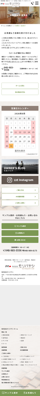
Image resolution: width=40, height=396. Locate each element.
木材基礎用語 (20, 196)
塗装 (22, 340)
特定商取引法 (6, 380)
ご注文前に (6, 356)
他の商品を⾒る (20, 92)
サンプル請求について (27, 356)
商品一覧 (4, 332)
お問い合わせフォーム (14, 61)
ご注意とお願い (20, 203)
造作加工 (5, 338)
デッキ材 (5, 340)
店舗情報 (4, 350)
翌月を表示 (20, 150)
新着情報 (4, 368)
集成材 (23, 338)
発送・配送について (27, 362)
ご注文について (25, 359)
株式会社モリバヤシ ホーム (10, 329)
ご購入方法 (20, 190)
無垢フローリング (26, 335)
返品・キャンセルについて (29, 365)
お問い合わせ (21, 240)
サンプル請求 (11, 392)
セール (5, 343)
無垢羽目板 (6, 335)
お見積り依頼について (9, 359)
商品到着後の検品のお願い (11, 365)
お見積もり (31, 392)
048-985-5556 (9, 68)
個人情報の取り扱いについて (10, 382)
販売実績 (4, 347)
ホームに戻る (20, 85)
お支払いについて (8, 362)
